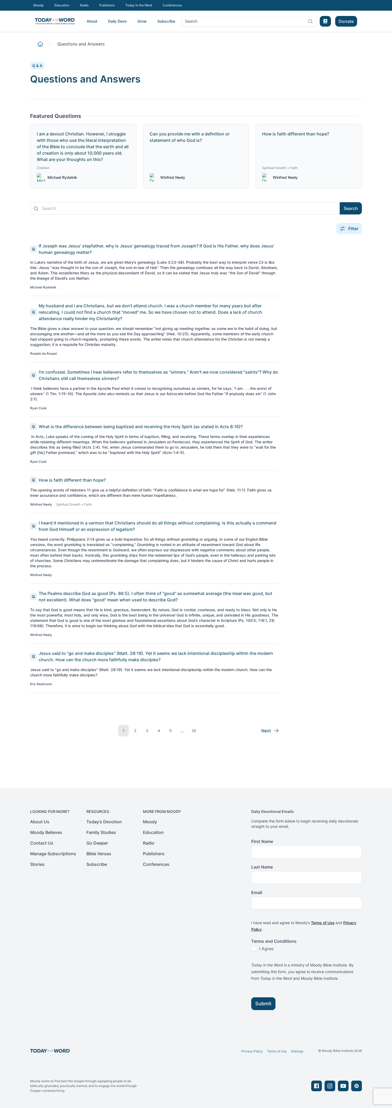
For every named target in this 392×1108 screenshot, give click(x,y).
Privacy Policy (252, 1051)
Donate (346, 21)
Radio (84, 5)
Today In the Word (138, 5)
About (92, 21)
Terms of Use (322, 922)
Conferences (172, 5)
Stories (37, 864)
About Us (39, 821)
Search (191, 22)
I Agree (266, 948)
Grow (142, 21)
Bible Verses (98, 853)
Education (61, 5)
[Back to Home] (40, 44)
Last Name (262, 867)
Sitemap (297, 1051)
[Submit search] (36, 208)
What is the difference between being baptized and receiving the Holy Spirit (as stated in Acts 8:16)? (141, 426)
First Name (262, 841)
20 (194, 730)
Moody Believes (46, 832)
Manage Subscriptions (53, 853)
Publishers (107, 5)
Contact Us (41, 843)
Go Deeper (97, 843)
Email (256, 892)
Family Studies (101, 832)
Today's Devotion (104, 821)
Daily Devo (117, 21)
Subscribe (166, 21)
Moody (38, 5)
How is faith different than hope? (72, 480)
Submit (263, 1003)
